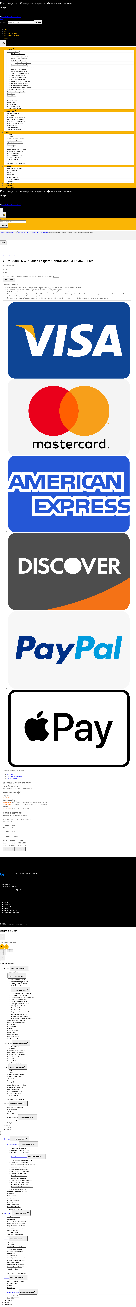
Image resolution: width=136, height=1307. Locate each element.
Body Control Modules (18, 986)
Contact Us (10, 188)
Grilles (9, 172)
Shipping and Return (10, 911)
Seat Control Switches (14, 155)
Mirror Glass (15, 179)
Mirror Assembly (12, 1117)
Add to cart (9, 280)
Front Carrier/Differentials (16, 117)
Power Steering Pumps (15, 123)
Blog (5, 32)
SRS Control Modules (18, 79)
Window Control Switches (16, 163)
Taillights (10, 1123)
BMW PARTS (7, 1125)
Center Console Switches (16, 139)
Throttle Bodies (12, 128)
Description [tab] (10, 774)
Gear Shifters (11, 147)
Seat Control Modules (18, 77)
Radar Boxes (11, 102)
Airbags (9, 135)
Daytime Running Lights (15, 168)
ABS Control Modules (18, 54)
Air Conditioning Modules (19, 56)
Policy (6, 909)
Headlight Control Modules (20, 73)
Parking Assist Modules (18, 75)
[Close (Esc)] (11, 950)
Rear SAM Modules (13, 106)
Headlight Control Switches (16, 149)
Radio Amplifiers (12, 104)
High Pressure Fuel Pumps (16, 121)
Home (6, 902)
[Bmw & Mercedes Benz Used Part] (11, 19)
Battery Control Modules (19, 58)
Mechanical (8, 1043)
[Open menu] (1, 210)
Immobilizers (11, 96)
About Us (7, 30)
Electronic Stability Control (16, 92)
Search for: (3, 22)
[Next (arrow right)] (4, 953)
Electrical (7, 969)
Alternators (11, 115)
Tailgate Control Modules (19, 84)
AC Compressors (13, 113)
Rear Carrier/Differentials (15, 119)
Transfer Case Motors (14, 130)
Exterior (6, 1104)
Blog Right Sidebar (10, 34)
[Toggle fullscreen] (4, 950)
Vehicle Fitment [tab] (12, 779)
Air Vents (10, 137)
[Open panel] (2, 13)
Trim (9, 161)
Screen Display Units (14, 157)
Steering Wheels (12, 159)
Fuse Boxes (11, 94)
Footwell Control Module (23, 63)
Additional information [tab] (14, 777)
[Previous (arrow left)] (1, 953)
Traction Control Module (19, 86)
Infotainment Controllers (15, 151)
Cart (5, 38)
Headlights (11, 175)
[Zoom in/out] (1, 950)
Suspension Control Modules (20, 81)
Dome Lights (11, 145)
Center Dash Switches (14, 141)
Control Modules (13, 972)
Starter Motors (12, 126)
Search (38, 22)
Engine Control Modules (19, 71)
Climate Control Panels (15, 143)
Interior (6, 1067)
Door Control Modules (18, 69)
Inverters (10, 98)
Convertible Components (16, 90)
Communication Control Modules (22, 67)
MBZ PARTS (7, 1127)
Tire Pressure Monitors (14, 108)
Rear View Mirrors (13, 153)
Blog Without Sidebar (11, 36)
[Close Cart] (2, 937)
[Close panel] (2, 958)
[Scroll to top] (2, 946)
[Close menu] (0, 1133)
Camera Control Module (19, 65)
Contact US (7, 906)
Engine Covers (12, 170)
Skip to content (5, 1)
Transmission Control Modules (21, 88)
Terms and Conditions (11, 913)
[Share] (8, 950)
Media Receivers (12, 100)
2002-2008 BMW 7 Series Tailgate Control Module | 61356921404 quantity (28, 276)
